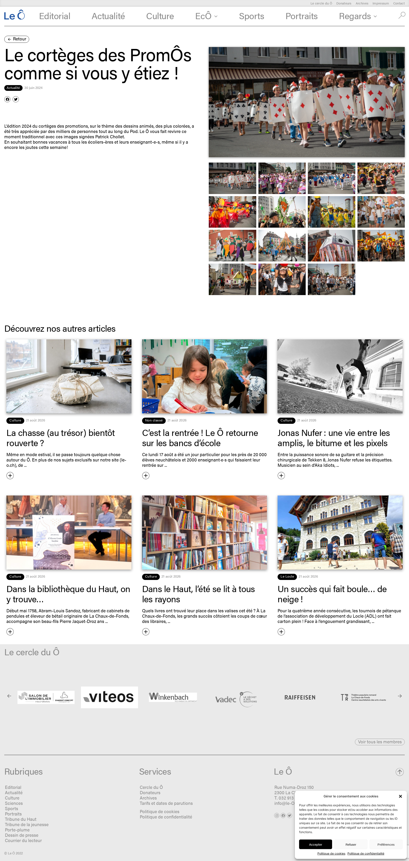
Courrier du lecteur (23, 840)
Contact (399, 3)
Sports (251, 15)
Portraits (301, 15)
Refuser (351, 844)
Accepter (315, 844)
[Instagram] (276, 815)
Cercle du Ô (151, 787)
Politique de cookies (331, 853)
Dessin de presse (21, 835)
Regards (355, 15)
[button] (400, 796)
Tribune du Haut (20, 819)
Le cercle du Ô (321, 3)
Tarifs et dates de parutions (166, 803)
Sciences (14, 803)
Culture (160, 15)
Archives (362, 3)
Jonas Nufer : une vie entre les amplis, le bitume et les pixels (334, 437)
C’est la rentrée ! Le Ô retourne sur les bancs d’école (200, 437)
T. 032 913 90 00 (290, 797)
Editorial (55, 15)
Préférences (386, 844)
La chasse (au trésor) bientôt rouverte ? (60, 437)
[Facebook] (283, 815)
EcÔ (203, 15)
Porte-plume (17, 829)
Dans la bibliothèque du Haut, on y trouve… (68, 593)
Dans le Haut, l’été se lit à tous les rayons (198, 593)
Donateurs (343, 3)
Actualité (108, 15)
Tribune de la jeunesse (27, 824)
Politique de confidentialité (365, 853)
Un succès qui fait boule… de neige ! (332, 593)
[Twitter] (289, 815)
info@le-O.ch (287, 803)
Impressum (381, 3)
